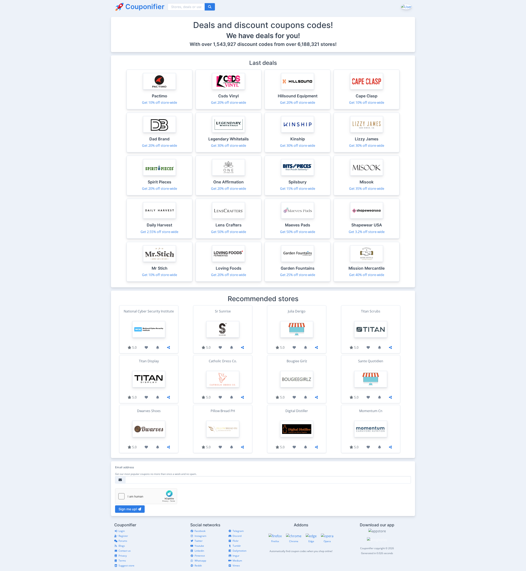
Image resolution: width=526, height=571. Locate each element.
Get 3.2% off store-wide (367, 232)
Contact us (125, 550)
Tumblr (237, 546)
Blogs (122, 546)
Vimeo (236, 565)
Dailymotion (239, 550)
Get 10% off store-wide (159, 102)
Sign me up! (128, 509)
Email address (124, 467)
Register (123, 536)
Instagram (200, 536)
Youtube (199, 546)
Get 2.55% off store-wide (159, 232)
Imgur (236, 555)
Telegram (238, 531)
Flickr (236, 541)
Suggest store (126, 565)
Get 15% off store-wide (297, 188)
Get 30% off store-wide (228, 145)
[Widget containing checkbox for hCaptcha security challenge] (146, 496)
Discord (237, 536)
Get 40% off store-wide (366, 275)
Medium (237, 560)
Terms (122, 560)
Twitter (199, 541)
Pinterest (200, 555)
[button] (406, 7)
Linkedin (199, 550)
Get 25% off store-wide (297, 275)
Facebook (200, 531)
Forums (123, 541)
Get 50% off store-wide (228, 232)
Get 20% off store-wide (228, 102)
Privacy (123, 555)
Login (122, 531)
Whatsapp (200, 560)
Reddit (198, 565)
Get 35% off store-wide (366, 188)
